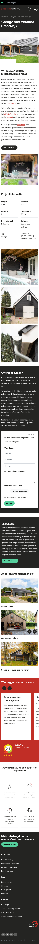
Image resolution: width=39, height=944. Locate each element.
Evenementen (6, 882)
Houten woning (7, 859)
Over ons (4, 886)
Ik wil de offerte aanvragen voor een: (19, 437)
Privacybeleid (31, 940)
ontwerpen (12, 103)
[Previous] (29, 600)
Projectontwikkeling (9, 867)
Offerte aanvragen (9, 844)
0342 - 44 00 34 (7, 912)
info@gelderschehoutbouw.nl (12, 916)
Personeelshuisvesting (10, 863)
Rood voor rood (7, 871)
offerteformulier (10, 114)
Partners (4, 893)
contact (10, 117)
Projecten (4, 17)
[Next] (35, 600)
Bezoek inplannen (10, 561)
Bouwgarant (6, 890)
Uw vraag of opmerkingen (14, 471)
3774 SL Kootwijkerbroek (11, 908)
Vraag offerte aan (9, 147)
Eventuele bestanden (13, 485)
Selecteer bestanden (19, 491)
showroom (21, 125)
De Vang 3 (5, 905)
